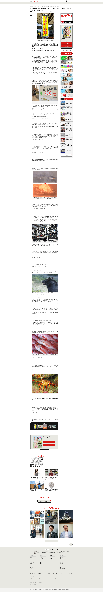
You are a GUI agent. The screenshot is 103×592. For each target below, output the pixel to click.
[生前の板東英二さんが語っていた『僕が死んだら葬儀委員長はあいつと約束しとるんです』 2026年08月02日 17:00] (66, 531)
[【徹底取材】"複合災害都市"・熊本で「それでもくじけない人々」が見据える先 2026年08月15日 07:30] (66, 517)
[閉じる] (72, 590)
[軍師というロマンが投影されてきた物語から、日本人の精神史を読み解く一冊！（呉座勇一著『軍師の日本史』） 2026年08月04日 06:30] (51, 531)
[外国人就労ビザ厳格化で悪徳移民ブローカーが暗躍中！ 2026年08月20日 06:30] (37, 517)
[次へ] (56, 426)
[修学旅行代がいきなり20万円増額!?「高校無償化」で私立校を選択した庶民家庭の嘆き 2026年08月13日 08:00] (37, 531)
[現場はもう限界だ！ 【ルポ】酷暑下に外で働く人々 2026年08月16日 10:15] (51, 517)
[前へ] (32, 426)
